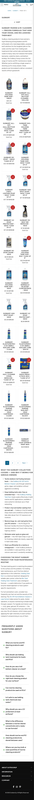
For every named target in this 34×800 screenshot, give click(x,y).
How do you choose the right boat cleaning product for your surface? (16, 678)
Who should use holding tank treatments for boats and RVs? (16, 657)
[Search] (27, 5)
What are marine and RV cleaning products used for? (15, 645)
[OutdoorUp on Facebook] (13, 787)
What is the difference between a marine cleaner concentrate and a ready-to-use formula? (16, 724)
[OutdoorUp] (17, 5)
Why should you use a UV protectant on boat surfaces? (15, 711)
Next (24, 463)
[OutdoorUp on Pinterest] (20, 787)
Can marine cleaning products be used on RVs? (16, 689)
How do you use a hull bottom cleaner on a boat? (16, 667)
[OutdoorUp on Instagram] (16, 787)
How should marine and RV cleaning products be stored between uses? (16, 737)
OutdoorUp (13, 792)
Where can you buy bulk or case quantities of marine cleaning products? (16, 749)
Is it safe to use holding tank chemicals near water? (14, 699)
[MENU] (1, 5)
